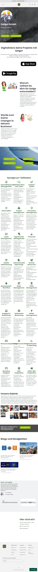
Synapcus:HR (22, 554)
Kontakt (13, 552)
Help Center (30, 547)
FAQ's (29, 549)
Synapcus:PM (22, 552)
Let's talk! (33, 569)
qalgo (17, 569)
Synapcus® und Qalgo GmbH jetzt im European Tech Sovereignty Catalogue (9, 470)
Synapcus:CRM (23, 549)
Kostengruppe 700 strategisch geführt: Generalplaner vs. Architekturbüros (8, 456)
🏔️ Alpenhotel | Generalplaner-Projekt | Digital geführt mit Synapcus (27, 456)
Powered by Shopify (21, 569)
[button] (3, 4)
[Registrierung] (21, 561)
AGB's (12, 554)
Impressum (13, 547)
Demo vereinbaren (30, 553)
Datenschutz (14, 549)
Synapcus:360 (23, 547)
